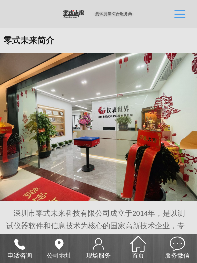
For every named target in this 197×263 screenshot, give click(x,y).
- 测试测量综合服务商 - (113, 14)
